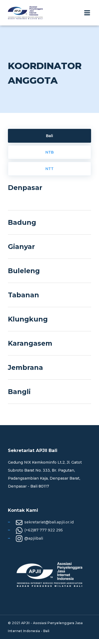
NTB (49, 152)
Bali (49, 135)
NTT (49, 168)
